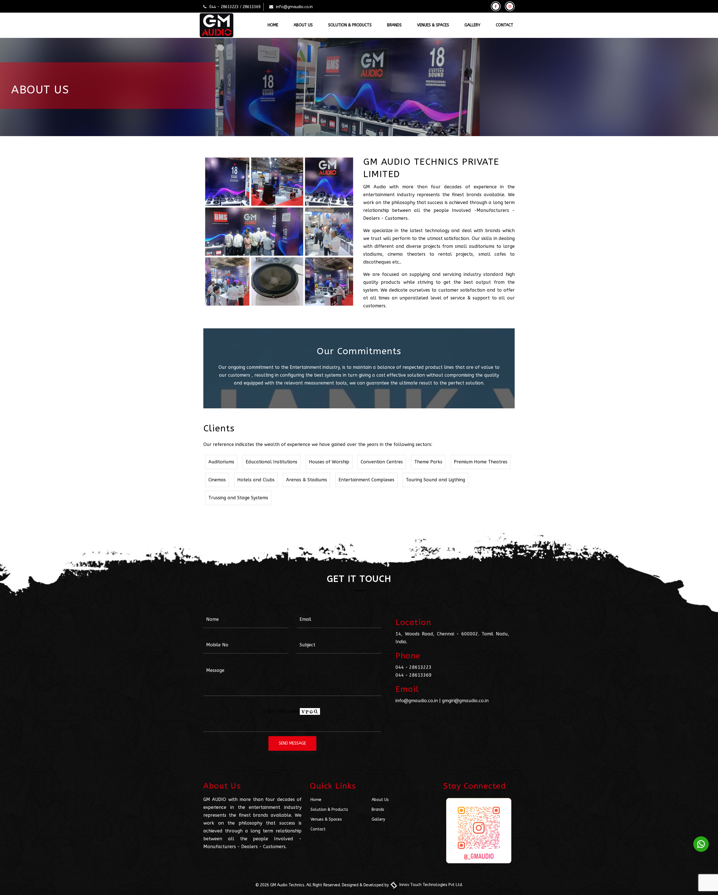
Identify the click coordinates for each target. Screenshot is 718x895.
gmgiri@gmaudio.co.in (465, 700)
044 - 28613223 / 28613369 (235, 6)
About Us (380, 799)
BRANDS (394, 25)
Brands (378, 809)
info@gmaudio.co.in (294, 6)
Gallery (378, 819)
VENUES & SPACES (433, 25)
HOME (273, 25)
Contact (318, 829)
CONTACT (504, 25)
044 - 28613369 (413, 675)
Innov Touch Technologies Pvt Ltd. (430, 884)
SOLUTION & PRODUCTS (350, 25)
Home (315, 799)
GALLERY (472, 25)
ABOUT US (303, 25)
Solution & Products (329, 809)
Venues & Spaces (326, 819)
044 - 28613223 (413, 667)
